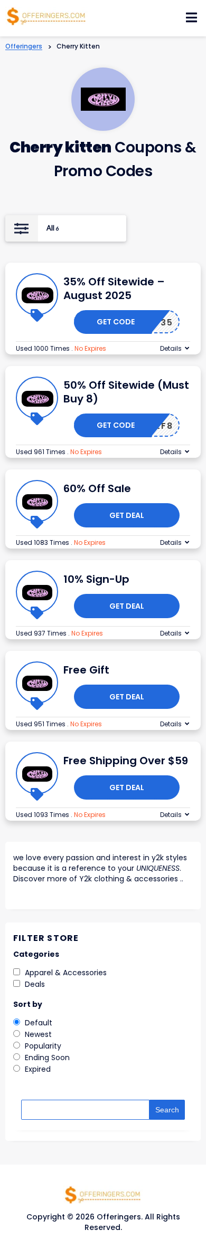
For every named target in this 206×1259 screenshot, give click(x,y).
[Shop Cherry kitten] (103, 99)
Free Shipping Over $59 (125, 760)
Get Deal (126, 515)
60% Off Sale (97, 488)
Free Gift (86, 669)
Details (171, 348)
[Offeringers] (46, 15)
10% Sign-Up (96, 579)
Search (167, 1110)
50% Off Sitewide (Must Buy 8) (126, 392)
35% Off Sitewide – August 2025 (114, 288)
